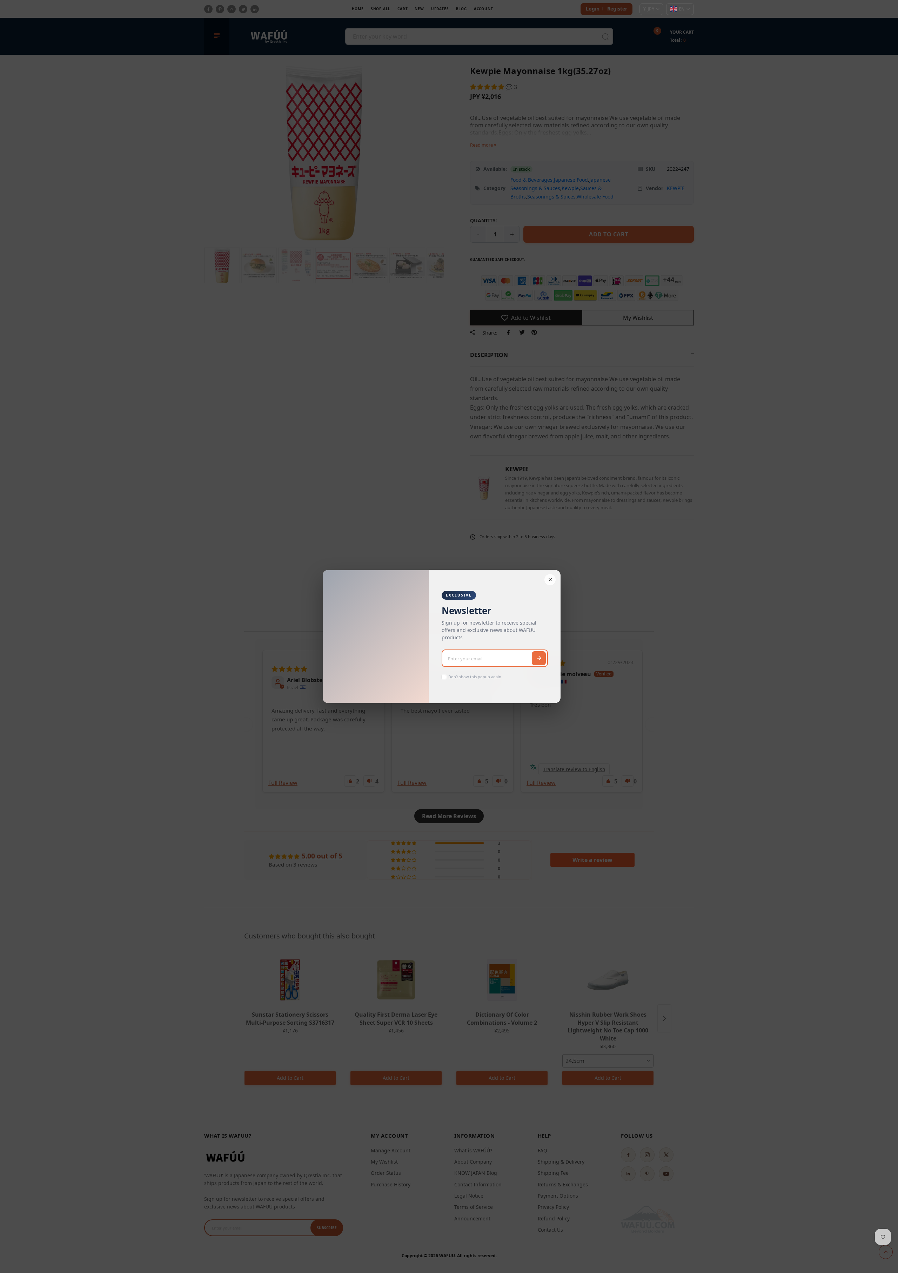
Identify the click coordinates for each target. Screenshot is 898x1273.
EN (682, 9)
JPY (648, 9)
